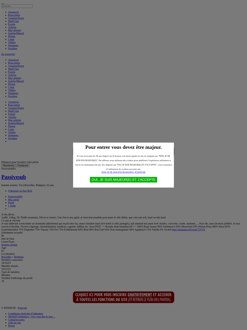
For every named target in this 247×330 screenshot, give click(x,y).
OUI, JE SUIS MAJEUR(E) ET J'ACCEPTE (123, 180)
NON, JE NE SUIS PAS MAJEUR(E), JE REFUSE (123, 172)
